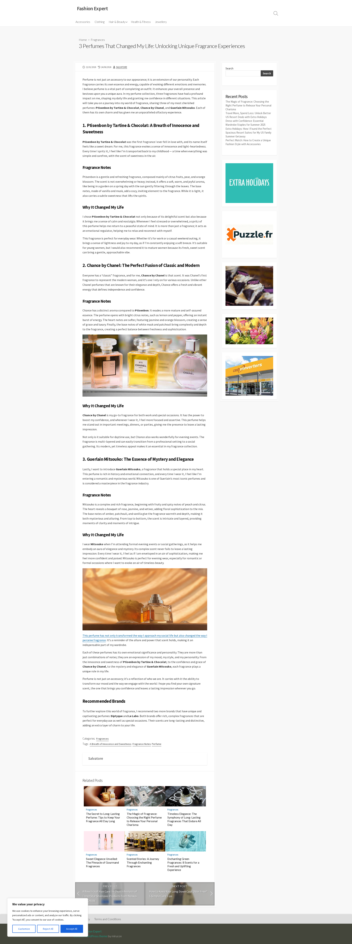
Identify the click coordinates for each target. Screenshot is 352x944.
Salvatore (121, 67)
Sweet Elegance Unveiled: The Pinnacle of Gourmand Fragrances (102, 862)
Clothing (99, 21)
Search (229, 68)
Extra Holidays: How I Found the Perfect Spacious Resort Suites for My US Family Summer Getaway (248, 132)
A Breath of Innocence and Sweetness (110, 744)
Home (83, 39)
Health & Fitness (141, 21)
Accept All (71, 928)
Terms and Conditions (107, 919)
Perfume (156, 744)
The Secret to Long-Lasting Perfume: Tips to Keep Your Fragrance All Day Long (103, 817)
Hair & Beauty (117, 21)
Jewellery (161, 21)
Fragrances (98, 39)
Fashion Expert (92, 931)
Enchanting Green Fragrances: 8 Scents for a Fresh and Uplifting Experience (183, 864)
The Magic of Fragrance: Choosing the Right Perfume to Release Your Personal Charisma (144, 819)
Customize (24, 928)
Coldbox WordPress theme (90, 936)
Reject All (48, 928)
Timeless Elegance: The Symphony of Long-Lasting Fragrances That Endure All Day (184, 819)
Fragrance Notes (142, 744)
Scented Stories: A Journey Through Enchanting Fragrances (143, 862)
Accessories (83, 21)
